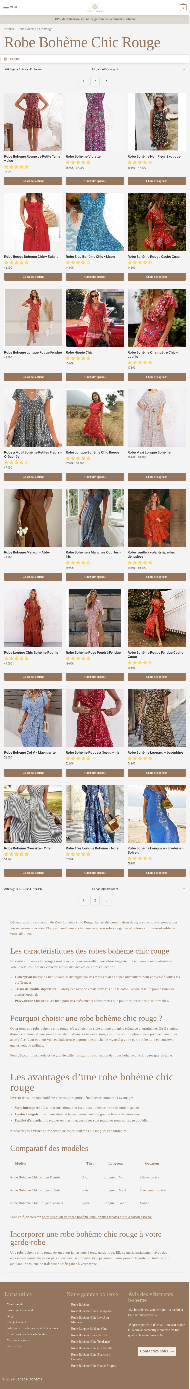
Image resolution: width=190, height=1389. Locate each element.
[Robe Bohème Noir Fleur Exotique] (157, 122)
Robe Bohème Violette (83, 156)
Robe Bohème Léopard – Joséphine (155, 752)
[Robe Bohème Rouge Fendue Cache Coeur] (157, 618)
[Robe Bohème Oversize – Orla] (33, 814)
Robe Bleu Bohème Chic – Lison (90, 256)
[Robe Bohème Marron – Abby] (33, 518)
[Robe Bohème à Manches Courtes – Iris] (95, 518)
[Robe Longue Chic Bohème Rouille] (33, 618)
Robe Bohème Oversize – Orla (27, 848)
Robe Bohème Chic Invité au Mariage (90, 1320)
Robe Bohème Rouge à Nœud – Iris (93, 752)
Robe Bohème (80, 1304)
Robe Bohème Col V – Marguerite (30, 752)
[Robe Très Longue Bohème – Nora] (95, 814)
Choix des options (33, 181)
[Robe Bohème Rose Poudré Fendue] (95, 618)
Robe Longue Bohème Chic (89, 1328)
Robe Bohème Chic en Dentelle (91, 1348)
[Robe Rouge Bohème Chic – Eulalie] (33, 222)
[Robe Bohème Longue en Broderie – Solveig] (157, 814)
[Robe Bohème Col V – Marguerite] (33, 718)
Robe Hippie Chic (79, 352)
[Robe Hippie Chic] (95, 318)
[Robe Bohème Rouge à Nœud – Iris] (95, 718)
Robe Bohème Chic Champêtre (91, 1311)
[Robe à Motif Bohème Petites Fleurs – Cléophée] (33, 418)
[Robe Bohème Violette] (95, 122)
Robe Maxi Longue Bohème (149, 452)
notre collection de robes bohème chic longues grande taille (129, 1055)
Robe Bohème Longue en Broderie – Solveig (156, 850)
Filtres (15, 59)
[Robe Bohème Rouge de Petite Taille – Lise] (33, 122)
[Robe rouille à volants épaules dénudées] (157, 518)
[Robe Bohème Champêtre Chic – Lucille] (157, 318)
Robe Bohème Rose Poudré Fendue (93, 652)
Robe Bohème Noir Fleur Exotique (154, 156)
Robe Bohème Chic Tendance (90, 1341)
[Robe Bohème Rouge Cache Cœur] (157, 222)
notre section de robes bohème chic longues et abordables (85, 1131)
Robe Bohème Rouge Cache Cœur (154, 256)
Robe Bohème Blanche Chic (89, 1335)
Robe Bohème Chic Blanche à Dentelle (90, 1357)
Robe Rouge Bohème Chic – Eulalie (31, 256)
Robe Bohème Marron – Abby (27, 552)
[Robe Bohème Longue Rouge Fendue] (33, 318)
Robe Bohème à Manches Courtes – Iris (93, 554)
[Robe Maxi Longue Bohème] (157, 418)
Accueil (9, 29)
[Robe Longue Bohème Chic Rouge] (95, 418)
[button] (17, 167)
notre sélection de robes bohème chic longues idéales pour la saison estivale (97, 1217)
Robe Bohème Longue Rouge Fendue (33, 352)
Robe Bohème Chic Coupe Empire (93, 1365)
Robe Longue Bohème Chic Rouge (92, 452)
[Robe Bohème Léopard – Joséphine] (157, 718)
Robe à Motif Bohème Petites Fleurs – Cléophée (33, 454)
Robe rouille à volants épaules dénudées (151, 554)
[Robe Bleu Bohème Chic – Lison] (95, 222)
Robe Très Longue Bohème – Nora (92, 848)
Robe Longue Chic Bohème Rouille (31, 652)
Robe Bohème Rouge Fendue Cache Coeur (155, 654)
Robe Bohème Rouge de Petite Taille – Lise (32, 158)
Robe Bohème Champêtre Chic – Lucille (153, 354)
